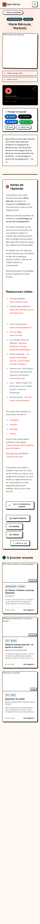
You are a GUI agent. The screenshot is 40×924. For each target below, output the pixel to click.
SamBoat (14, 346)
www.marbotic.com (19, 302)
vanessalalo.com (17, 378)
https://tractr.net (15, 456)
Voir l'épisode (28, 610)
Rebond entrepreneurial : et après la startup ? (19, 645)
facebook (14, 429)
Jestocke (23, 343)
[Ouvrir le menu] (35, 4)
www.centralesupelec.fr (21, 327)
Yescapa (22, 346)
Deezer (16, 534)
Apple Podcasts (19, 518)
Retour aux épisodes (14, 12)
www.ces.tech (16, 335)
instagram (14, 420)
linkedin (13, 424)
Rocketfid (14, 349)
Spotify (16, 526)
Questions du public (15, 699)
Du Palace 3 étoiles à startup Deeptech (19, 591)
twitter (13, 433)
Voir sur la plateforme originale (21, 505)
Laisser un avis (21, 543)
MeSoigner (26, 349)
